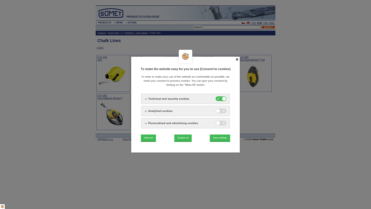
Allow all (148, 137)
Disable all (183, 137)
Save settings (220, 137)
